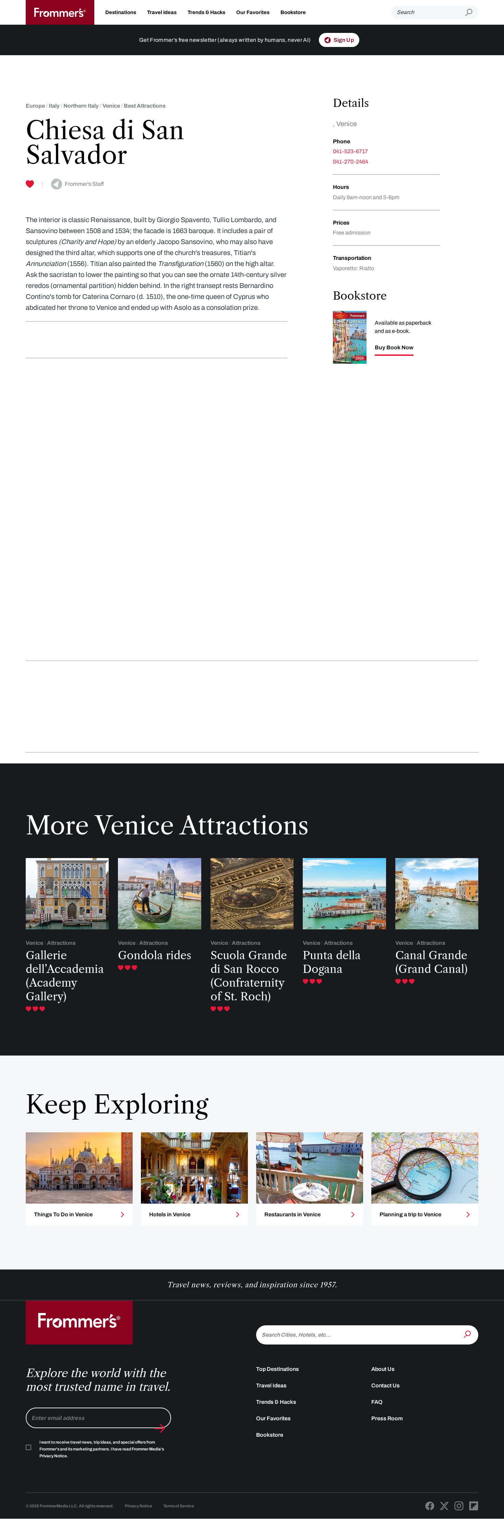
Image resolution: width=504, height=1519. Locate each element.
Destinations (120, 12)
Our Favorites (252, 12)
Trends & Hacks (206, 12)
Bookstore (293, 12)
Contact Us (385, 1385)
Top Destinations (277, 1369)
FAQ (377, 1402)
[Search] (468, 1334)
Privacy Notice (138, 1506)
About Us (383, 1369)
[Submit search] (471, 12)
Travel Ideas (162, 12)
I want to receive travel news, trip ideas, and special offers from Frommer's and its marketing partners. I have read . (101, 1449)
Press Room (387, 1418)
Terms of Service (178, 1506)
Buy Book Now (394, 347)
